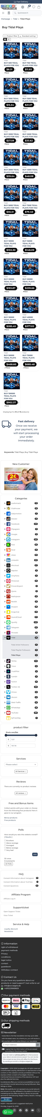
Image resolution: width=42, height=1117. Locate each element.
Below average (12, 848)
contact (4, 963)
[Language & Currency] (22, 7)
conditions (6, 957)
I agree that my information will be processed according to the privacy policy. (21, 1050)
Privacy (4, 954)
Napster (24, 570)
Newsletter (8, 931)
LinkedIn (24, 560)
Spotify (24, 622)
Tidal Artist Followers (24, 645)
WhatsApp (24, 708)
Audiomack (24, 503)
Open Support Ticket (12, 911)
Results (8, 837)
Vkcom (24, 697)
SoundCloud (24, 617)
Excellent (10, 840)
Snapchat (24, 612)
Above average (12, 843)
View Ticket (8, 915)
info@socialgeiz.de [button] (12, 986)
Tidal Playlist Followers (24, 650)
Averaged (10, 845)
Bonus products (10, 818)
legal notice (6, 960)
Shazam (24, 607)
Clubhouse (24, 508)
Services (16, 1079)
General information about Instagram (21, 878)
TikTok (24, 661)
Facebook (24, 524)
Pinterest (24, 581)
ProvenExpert (24, 586)
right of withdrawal (9, 947)
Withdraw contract (9, 970)
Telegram (24, 627)
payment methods (9, 950)
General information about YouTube (21, 882)
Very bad (9, 850)
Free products (10, 820)
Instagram (24, 539)
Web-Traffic (24, 702)
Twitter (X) (24, 687)
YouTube (24, 713)
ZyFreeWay (24, 718)
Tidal (24, 638)
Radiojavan (24, 596)
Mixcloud (24, 565)
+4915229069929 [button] (11, 988)
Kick (24, 545)
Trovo (24, 666)
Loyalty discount (11, 929)
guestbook (6, 966)
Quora (24, 591)
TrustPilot (24, 671)
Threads (24, 633)
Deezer (24, 519)
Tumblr (24, 676)
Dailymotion (24, 514)
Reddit (24, 602)
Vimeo (24, 692)
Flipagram (24, 529)
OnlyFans (24, 576)
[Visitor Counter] (6, 1099)
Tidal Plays (24, 655)
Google (24, 534)
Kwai (24, 550)
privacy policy (20, 1055)
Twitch (24, 682)
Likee (24, 555)
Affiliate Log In (9, 899)
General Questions (21, 886)
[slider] (6, 735)
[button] (5, 39)
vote (35, 854)
